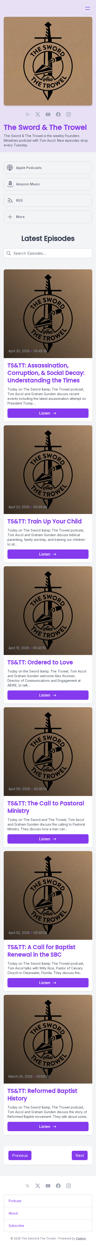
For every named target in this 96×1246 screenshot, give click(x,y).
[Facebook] (58, 114)
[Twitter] (38, 114)
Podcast (15, 1201)
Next (79, 1155)
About (13, 1213)
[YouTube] (48, 114)
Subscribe (16, 1226)
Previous (20, 1155)
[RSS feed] (27, 114)
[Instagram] (68, 114)
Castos (81, 1238)
